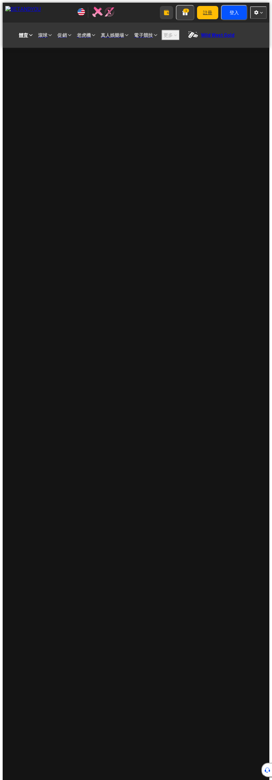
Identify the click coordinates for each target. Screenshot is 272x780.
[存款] (166, 12)
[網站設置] (258, 12)
